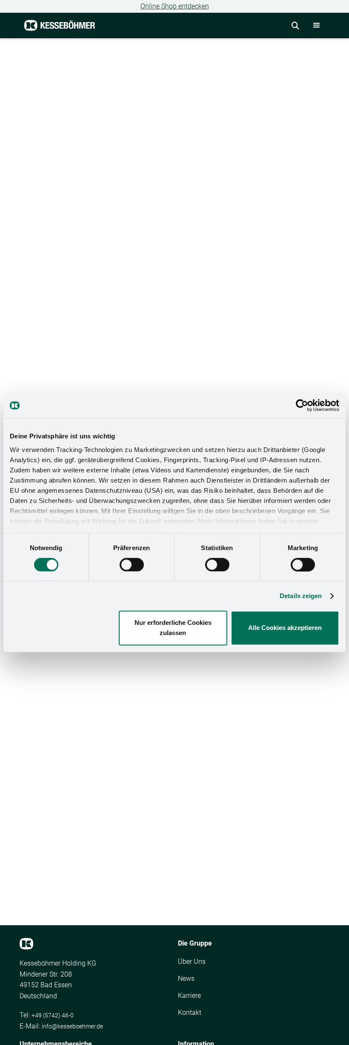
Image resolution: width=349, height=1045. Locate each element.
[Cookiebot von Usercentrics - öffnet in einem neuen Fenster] (302, 405)
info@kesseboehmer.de (72, 1026)
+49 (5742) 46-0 (52, 1015)
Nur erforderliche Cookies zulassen (173, 628)
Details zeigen (301, 595)
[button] (316, 25)
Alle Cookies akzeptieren (285, 628)
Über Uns (192, 961)
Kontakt (189, 1012)
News (186, 978)
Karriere (189, 995)
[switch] (132, 564)
